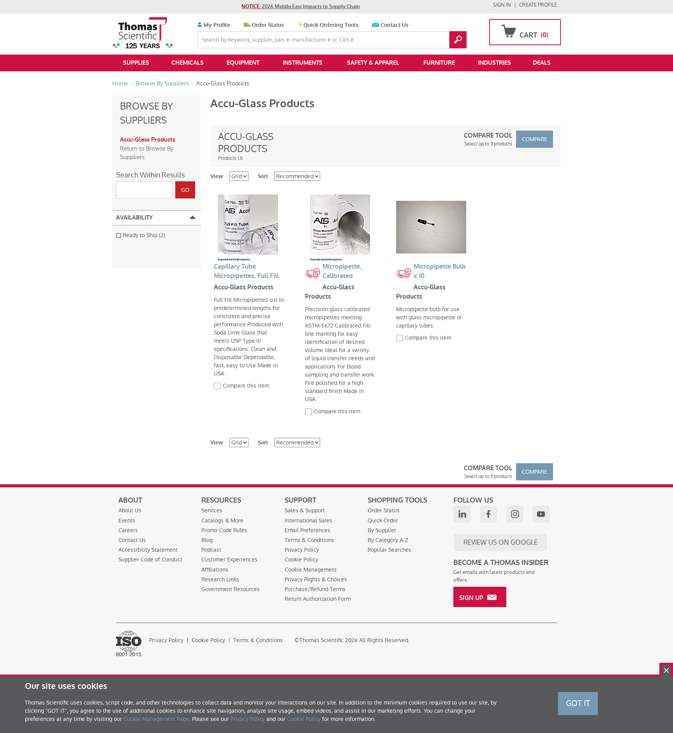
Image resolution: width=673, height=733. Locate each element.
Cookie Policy (301, 559)
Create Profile (538, 5)
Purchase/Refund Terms (315, 589)
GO (458, 39)
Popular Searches (389, 550)
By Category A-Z (388, 540)
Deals (542, 63)
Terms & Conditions (309, 540)
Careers (128, 530)
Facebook (488, 514)
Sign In (502, 5)
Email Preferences (307, 530)
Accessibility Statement (148, 550)
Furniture (439, 63)
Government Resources (230, 589)
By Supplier (382, 530)
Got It (578, 703)
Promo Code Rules (224, 530)
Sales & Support (305, 510)
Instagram (514, 514)
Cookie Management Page (156, 719)
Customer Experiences (229, 559)
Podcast (211, 550)
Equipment (243, 63)
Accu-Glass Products (147, 139)
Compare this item (246, 386)
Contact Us (395, 25)
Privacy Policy (302, 550)
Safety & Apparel (373, 63)
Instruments (302, 63)
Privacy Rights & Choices (316, 579)
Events (126, 520)
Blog (207, 540)
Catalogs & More (222, 520)
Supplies (136, 63)
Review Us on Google (500, 542)
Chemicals (187, 63)
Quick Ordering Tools (331, 25)
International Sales (308, 520)
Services (211, 510)
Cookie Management (310, 570)
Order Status (268, 25)
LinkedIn (461, 514)
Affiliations (214, 570)
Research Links (220, 579)
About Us (129, 510)
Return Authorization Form (318, 599)
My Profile (216, 25)
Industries (494, 63)
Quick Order (383, 520)
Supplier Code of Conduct (150, 559)
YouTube (541, 514)
